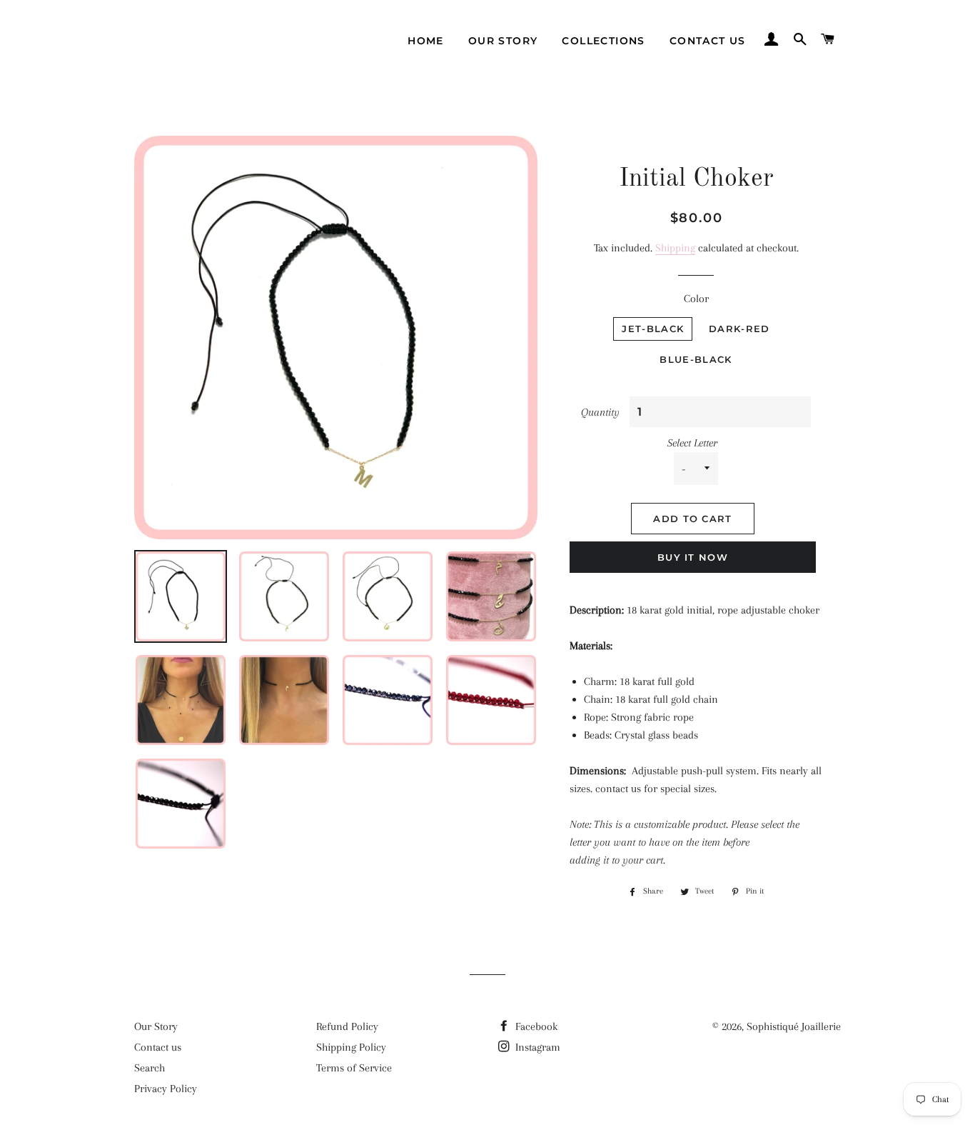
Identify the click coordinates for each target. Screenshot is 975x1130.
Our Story (156, 1026)
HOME (426, 40)
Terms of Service (354, 1067)
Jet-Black (653, 328)
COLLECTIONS (603, 40)
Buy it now (692, 557)
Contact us (157, 1047)
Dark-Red (739, 328)
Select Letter (692, 442)
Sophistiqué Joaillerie (794, 1026)
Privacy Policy (165, 1088)
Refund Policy (347, 1026)
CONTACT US (708, 40)
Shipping (675, 247)
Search (149, 1067)
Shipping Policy (351, 1047)
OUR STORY (503, 40)
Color (696, 298)
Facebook (534, 1026)
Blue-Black (696, 359)
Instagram (536, 1047)
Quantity (600, 412)
